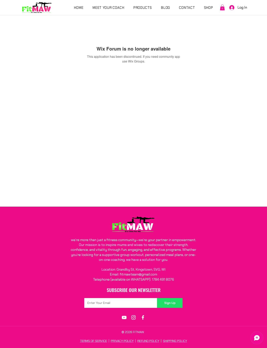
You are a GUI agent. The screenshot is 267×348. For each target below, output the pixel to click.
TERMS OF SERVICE (93, 341)
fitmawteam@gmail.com (138, 274)
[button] (222, 7)
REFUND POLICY (148, 341)
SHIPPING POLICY (175, 341)
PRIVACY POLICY (122, 341)
